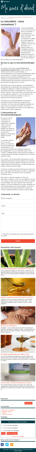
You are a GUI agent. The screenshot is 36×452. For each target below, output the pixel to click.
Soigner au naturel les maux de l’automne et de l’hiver (17, 297)
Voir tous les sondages (18, 436)
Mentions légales (18, 450)
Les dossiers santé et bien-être (14, 17)
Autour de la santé (7, 414)
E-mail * (3, 206)
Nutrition (4, 413)
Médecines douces (27, 17)
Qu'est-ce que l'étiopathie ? (9, 325)
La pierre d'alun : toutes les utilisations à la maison (16, 382)
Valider (18, 241)
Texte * (3, 213)
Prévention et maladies (8, 410)
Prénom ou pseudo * (6, 198)
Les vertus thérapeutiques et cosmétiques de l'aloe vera (17, 268)
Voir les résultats (12, 433)
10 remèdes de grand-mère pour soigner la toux (15, 354)
